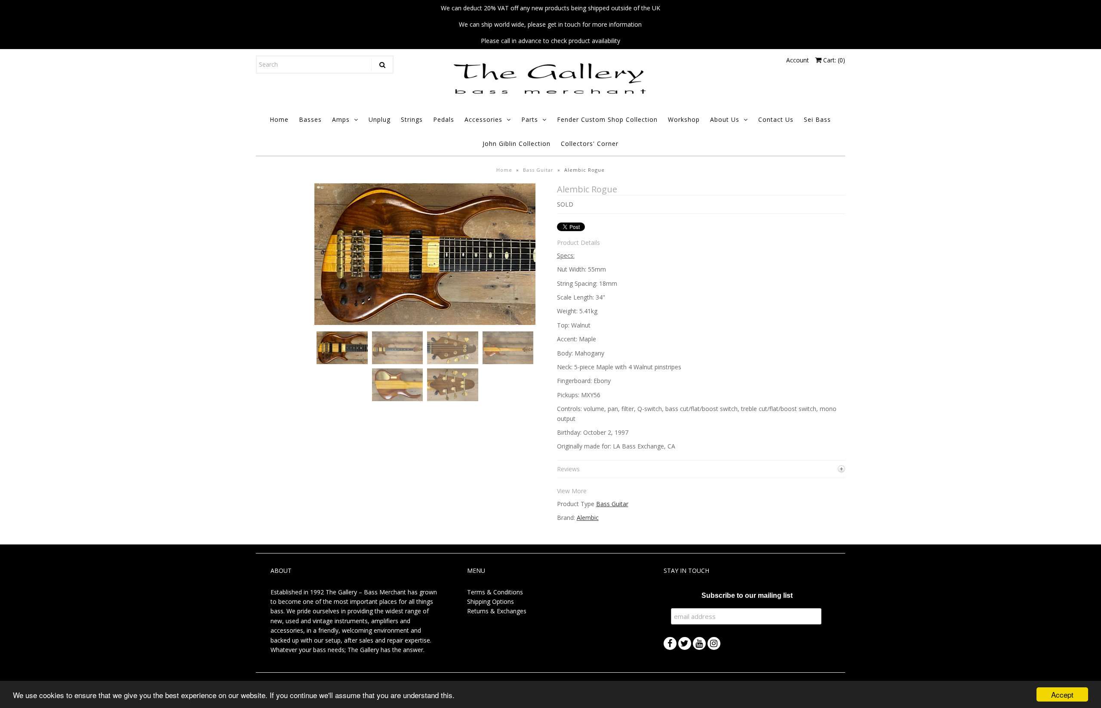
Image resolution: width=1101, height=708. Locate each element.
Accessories (483, 119)
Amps (341, 119)
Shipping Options (490, 601)
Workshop (684, 119)
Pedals (443, 119)
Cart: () (833, 60)
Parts (529, 119)
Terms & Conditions (495, 592)
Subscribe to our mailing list (747, 595)
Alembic (588, 517)
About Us (724, 119)
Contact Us (775, 119)
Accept (1062, 694)
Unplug (380, 119)
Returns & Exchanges (496, 611)
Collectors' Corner (589, 143)
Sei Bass (817, 119)
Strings (412, 119)
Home (279, 119)
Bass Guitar (538, 170)
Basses (310, 119)
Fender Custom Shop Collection (607, 119)
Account (797, 60)
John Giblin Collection (516, 143)
